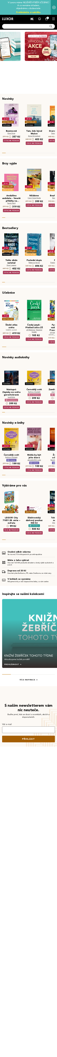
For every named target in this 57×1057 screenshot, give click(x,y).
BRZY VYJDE (8, 190)
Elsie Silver (11, 133)
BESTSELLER (8, 122)
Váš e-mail (7, 724)
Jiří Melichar (30, 330)
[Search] (51, 26)
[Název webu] (7, 18)
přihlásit (28, 739)
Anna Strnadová (34, 136)
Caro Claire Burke (34, 198)
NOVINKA (6, 125)
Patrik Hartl (11, 203)
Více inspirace (27, 680)
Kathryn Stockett (34, 392)
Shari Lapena (11, 265)
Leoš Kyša (11, 397)
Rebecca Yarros (34, 263)
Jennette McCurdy (34, 460)
